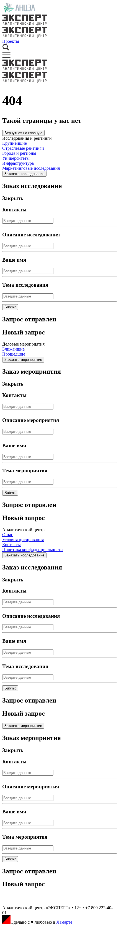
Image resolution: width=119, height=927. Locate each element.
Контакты (11, 544)
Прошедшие (13, 354)
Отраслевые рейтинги (23, 148)
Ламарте (64, 922)
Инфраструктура (18, 163)
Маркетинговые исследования (31, 168)
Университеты (16, 158)
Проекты (10, 41)
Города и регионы (19, 153)
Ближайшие (13, 349)
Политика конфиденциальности (32, 549)
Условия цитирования (23, 539)
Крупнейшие (14, 143)
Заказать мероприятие (23, 360)
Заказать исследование (24, 174)
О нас (7, 534)
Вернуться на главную (23, 133)
